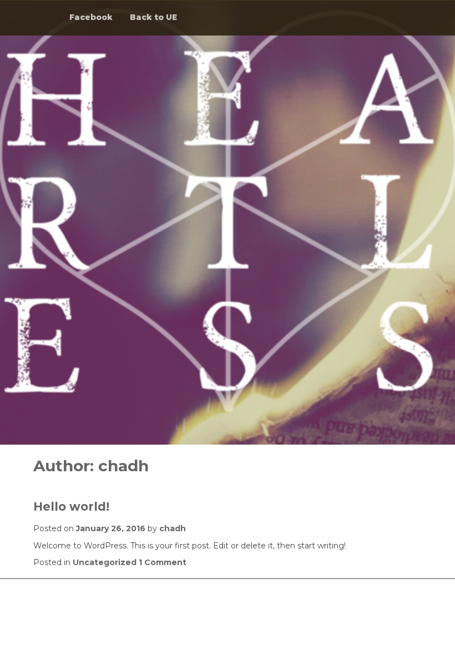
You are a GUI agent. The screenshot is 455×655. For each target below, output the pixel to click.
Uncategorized (104, 562)
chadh (172, 528)
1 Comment (162, 562)
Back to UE (153, 17)
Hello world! (71, 506)
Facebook (91, 17)
